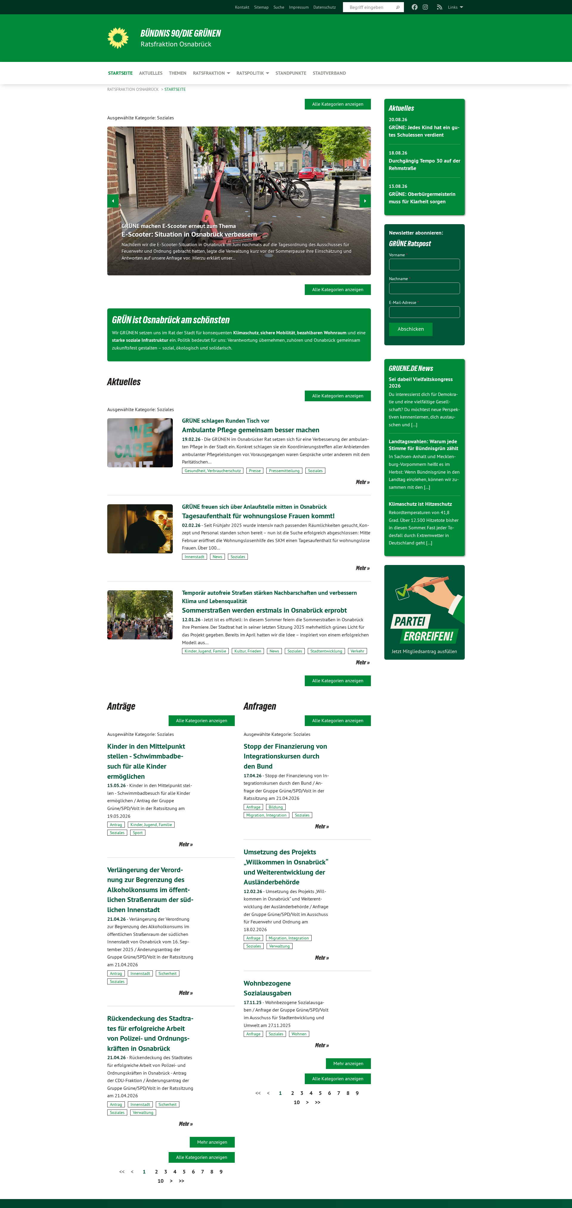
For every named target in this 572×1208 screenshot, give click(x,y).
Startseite (175, 89)
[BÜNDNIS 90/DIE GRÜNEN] (118, 38)
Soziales (315, 470)
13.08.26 (398, 186)
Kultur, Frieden (247, 651)
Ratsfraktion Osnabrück (133, 89)
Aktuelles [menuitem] (150, 73)
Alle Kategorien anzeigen (337, 104)
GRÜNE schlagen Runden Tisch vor (225, 420)
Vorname (398, 254)
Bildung (276, 807)
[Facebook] (414, 7)
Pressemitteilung (284, 470)
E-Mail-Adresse (404, 302)
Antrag (116, 824)
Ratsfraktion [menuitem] (209, 73)
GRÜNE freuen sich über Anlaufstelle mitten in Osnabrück (254, 507)
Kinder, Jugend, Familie (205, 651)
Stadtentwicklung (326, 651)
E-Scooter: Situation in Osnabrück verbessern (189, 234)
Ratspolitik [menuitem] (250, 73)
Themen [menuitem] (177, 73)
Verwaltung (143, 1112)
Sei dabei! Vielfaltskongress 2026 (421, 382)
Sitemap (261, 7)
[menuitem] (242, 7)
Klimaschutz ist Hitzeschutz (420, 503)
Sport (138, 832)
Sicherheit (167, 973)
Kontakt (242, 7)
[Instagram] (425, 7)
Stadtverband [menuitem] (329, 73)
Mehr (361, 482)
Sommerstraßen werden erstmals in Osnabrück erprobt (264, 610)
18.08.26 (398, 153)
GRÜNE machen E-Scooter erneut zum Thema (179, 226)
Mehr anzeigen (212, 1142)
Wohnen (299, 1034)
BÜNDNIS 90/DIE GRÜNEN (181, 33)
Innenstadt (194, 556)
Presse (255, 470)
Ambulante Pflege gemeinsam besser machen (250, 429)
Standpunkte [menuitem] (291, 73)
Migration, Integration (266, 815)
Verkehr (357, 651)
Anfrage (253, 807)
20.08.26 (398, 119)
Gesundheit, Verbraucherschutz (213, 470)
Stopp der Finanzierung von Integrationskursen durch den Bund (285, 756)
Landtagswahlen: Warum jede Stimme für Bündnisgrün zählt (423, 445)
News (217, 556)
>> (181, 1180)
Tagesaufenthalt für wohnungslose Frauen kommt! (258, 515)
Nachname (400, 278)
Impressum (299, 7)
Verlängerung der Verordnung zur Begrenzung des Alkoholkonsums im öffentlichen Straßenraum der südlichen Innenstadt (150, 889)
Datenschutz (324, 7)
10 (161, 1180)
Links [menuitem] (453, 7)
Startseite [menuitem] (120, 73)
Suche (278, 7)
